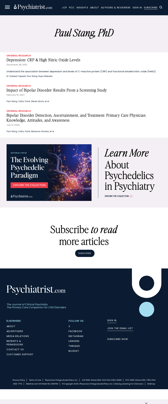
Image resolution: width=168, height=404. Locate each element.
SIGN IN (112, 320)
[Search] (160, 7)
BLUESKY (74, 351)
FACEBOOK (76, 331)
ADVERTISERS (15, 331)
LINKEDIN (74, 341)
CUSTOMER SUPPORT (20, 354)
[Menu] (7, 8)
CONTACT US (15, 349)
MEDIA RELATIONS (18, 336)
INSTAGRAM (76, 336)
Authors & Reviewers (116, 7)
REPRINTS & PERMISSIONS (15, 342)
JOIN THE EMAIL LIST (120, 328)
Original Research (19, 55)
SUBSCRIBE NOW (117, 339)
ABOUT (11, 326)
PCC (72, 7)
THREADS (74, 346)
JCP (64, 7)
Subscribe (151, 7)
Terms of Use (35, 380)
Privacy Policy (19, 380)
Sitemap (151, 383)
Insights (82, 7)
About (94, 7)
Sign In (137, 7)
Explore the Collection (117, 196)
